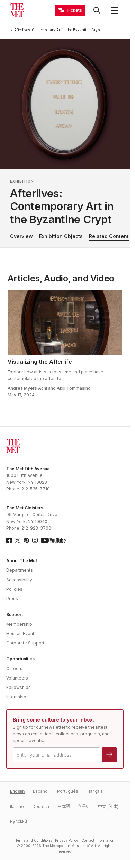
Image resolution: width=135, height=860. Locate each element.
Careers (14, 668)
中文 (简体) (108, 806)
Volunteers (17, 678)
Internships (17, 696)
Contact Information (98, 840)
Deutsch (40, 806)
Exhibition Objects (61, 236)
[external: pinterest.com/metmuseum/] (26, 540)
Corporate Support (25, 643)
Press (12, 598)
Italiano (17, 806)
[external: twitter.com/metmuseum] (17, 540)
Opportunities (20, 658)
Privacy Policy (66, 840)
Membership (19, 624)
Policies (14, 589)
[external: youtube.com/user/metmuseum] (53, 540)
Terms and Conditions (33, 840)
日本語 (63, 806)
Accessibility (19, 579)
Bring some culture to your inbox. (53, 720)
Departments (19, 570)
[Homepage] (17, 10)
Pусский (18, 821)
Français (95, 791)
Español (41, 791)
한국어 (84, 806)
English (17, 791)
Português (67, 791)
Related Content (109, 236)
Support (14, 614)
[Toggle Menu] (114, 10)
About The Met (21, 560)
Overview (21, 236)
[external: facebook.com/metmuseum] (9, 540)
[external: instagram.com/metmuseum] (35, 540)
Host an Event (20, 633)
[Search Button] (96, 10)
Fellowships (18, 687)
